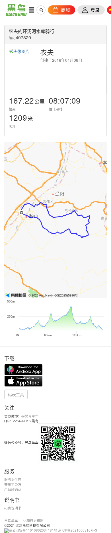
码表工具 (16, 394)
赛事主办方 (12, 484)
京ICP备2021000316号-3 (77, 530)
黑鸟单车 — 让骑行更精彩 (24, 520)
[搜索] (41, 10)
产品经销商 (12, 489)
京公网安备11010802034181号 (33, 530)
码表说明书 (12, 507)
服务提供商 (12, 479)
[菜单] (31, 9)
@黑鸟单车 (29, 415)
